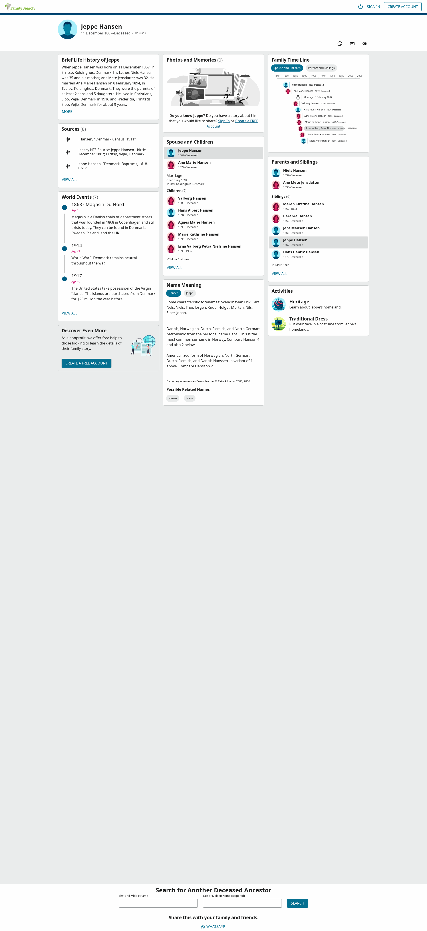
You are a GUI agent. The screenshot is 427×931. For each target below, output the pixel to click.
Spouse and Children (287, 68)
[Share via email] (352, 43)
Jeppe (189, 293)
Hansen (174, 293)
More (67, 111)
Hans (189, 398)
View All (69, 179)
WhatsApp (215, 926)
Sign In (373, 6)
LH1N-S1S (140, 33)
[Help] (360, 6)
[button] (108, 139)
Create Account (403, 6)
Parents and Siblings (321, 68)
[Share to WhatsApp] (339, 43)
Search (297, 903)
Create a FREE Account (86, 363)
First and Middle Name (133, 896)
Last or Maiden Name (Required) (224, 896)
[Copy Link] (364, 43)
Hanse (173, 398)
